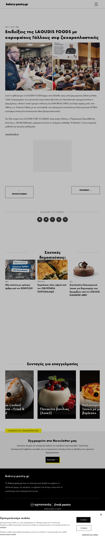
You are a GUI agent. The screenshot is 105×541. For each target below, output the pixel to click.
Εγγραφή (51, 459)
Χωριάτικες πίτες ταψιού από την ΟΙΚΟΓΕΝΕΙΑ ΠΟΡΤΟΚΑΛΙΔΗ (51, 288)
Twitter (46, 219)
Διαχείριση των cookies (90, 535)
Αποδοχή (83, 520)
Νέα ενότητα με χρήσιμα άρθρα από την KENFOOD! (19, 286)
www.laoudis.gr (12, 134)
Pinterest (52, 219)
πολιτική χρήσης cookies (8, 534)
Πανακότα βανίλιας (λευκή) (54, 411)
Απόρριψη (83, 528)
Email (65, 219)
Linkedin (59, 219)
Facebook (40, 219)
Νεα (6, 281)
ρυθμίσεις (3, 527)
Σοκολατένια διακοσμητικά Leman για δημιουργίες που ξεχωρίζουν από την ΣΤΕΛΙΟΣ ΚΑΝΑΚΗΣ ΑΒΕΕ (85, 289)
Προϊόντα (41, 281)
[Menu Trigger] (96, 4)
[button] (9, 394)
